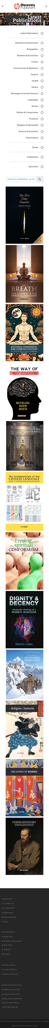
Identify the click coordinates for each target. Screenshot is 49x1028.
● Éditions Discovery (11, 989)
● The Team (7, 945)
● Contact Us (8, 903)
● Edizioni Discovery (11, 994)
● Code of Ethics (9, 969)
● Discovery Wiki (9, 917)
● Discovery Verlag (10, 1002)
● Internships (7, 913)
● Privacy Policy (9, 965)
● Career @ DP (8, 908)
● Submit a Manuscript (12, 941)
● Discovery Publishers (12, 999)
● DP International (10, 1007)
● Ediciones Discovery (11, 985)
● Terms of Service (10, 974)
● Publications (8, 932)
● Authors (6, 949)
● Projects (6, 954)
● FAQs (5, 922)
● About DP (7, 899)
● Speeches (7, 936)
